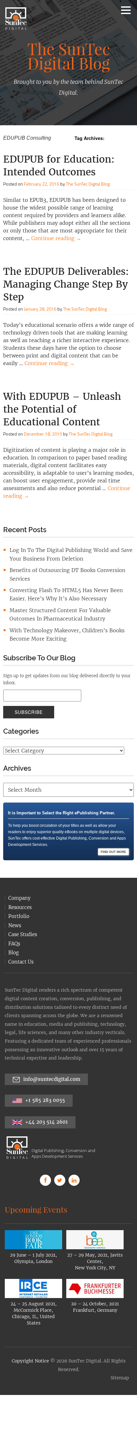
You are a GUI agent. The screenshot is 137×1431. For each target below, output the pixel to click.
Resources (20, 892)
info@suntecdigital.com (51, 1064)
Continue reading (56, 238)
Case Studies (22, 919)
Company (19, 883)
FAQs (14, 928)
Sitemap (120, 1362)
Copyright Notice (30, 1345)
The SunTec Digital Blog (88, 183)
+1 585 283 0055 (44, 1085)
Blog (13, 937)
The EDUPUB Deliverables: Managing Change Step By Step (66, 284)
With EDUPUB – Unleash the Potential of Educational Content (62, 409)
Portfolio (18, 901)
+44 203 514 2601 (46, 1107)
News (14, 910)
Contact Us (20, 946)
